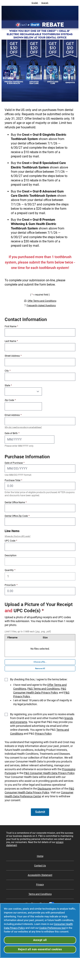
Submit (40, 812)
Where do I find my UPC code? (17, 536)
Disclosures (44, 788)
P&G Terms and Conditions (43, 688)
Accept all (40, 940)
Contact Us (40, 865)
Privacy (40, 884)
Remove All (40, 668)
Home (40, 856)
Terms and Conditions (40, 894)
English (35, 3)
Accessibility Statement (40, 875)
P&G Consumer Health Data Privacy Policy (49, 773)
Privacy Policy (43, 733)
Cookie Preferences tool (52, 927)
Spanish (44, 3)
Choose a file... (40, 662)
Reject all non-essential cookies (40, 949)
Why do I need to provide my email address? (23, 427)
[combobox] (40, 547)
